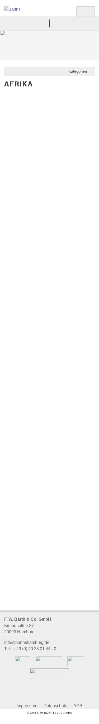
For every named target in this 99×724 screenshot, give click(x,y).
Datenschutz (55, 705)
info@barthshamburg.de (26, 642)
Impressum (27, 705)
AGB (77, 705)
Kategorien (78, 71)
